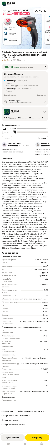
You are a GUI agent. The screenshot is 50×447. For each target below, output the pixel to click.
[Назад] (4, 11)
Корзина (41, 444)
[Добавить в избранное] (40, 11)
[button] (25, 67)
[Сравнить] (36, 11)
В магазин (8, 444)
